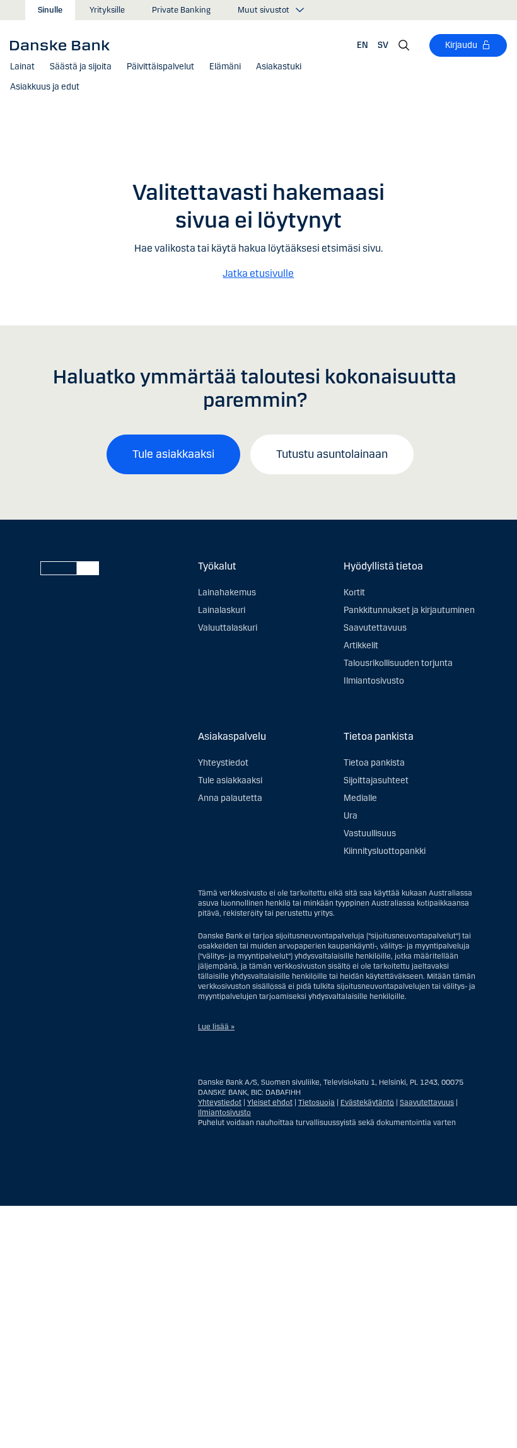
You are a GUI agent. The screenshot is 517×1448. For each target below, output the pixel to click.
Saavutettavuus (375, 627)
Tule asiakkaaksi (173, 454)
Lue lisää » (216, 1026)
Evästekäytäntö (367, 1102)
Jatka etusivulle (258, 273)
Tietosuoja (316, 1102)
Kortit (354, 592)
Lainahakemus (227, 592)
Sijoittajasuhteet (376, 780)
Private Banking (181, 10)
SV (383, 45)
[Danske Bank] (64, 44)
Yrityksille (107, 10)
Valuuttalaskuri (227, 627)
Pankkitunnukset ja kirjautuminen (409, 610)
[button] (22, 67)
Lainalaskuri (221, 610)
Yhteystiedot (223, 762)
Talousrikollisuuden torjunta (398, 663)
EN (362, 45)
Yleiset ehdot (270, 1102)
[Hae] (404, 45)
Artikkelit (361, 645)
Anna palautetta (230, 798)
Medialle (360, 798)
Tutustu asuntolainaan (332, 454)
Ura (350, 815)
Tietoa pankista (374, 762)
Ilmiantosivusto (374, 680)
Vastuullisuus (370, 833)
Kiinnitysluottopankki (385, 851)
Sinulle (50, 10)
